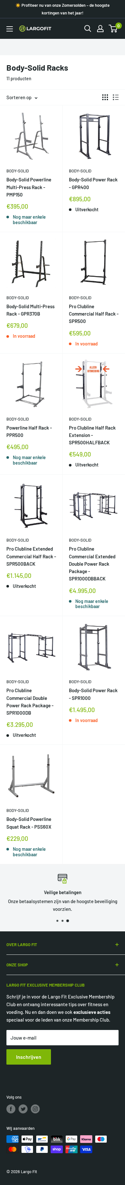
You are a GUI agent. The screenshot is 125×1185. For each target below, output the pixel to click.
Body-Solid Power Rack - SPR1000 (93, 694)
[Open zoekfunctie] (87, 28)
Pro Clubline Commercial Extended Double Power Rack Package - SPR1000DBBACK (92, 563)
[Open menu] (9, 28)
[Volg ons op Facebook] (10, 1108)
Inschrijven (28, 1057)
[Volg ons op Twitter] (23, 1108)
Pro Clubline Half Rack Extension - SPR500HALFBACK (92, 435)
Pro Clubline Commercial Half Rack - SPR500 (94, 313)
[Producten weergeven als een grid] (105, 97)
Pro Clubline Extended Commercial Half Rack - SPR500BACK (31, 556)
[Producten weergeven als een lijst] (116, 97)
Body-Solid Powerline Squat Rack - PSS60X (28, 822)
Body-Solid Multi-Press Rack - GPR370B (30, 310)
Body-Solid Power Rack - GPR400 (93, 183)
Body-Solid (17, 170)
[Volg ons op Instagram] (35, 1108)
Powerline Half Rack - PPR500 (29, 431)
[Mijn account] (100, 28)
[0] (113, 28)
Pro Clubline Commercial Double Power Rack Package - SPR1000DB (30, 701)
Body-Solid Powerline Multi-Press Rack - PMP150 (28, 187)
